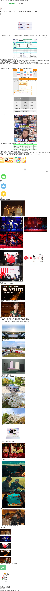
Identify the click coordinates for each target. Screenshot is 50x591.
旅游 (11, 0)
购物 (26, 0)
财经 (20, 0)
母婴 (13, 0)
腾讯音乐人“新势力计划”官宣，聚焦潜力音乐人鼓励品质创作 (7, 283)
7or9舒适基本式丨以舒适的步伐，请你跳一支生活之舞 (6, 199)
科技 (27, 0)
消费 (23, 0)
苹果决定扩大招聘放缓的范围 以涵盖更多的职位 (7, 339)
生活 (12, 0)
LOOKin (3, 0)
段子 (22, 0)
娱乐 (5, 0)
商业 (17, 0)
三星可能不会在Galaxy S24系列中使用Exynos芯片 (8, 374)
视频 (18, 0)
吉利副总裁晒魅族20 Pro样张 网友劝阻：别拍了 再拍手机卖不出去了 (8, 376)
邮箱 (16, 0)
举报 (0, 165)
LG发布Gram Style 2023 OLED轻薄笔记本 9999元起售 (8, 441)
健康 (21, 0)
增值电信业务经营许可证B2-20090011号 (5, 587)
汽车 (25, 0)
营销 (15, 0)
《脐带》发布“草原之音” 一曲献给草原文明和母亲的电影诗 (7, 460)
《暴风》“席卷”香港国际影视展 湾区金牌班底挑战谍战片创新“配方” (10, 525)
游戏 (10, 0)
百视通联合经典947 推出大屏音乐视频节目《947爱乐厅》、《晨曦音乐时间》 (9, 300)
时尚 (8, 0)
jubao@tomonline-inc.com (20, 590)
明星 (7, 0)
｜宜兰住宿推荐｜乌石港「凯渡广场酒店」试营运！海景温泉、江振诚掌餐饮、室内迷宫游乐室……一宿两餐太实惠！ (16, 319)
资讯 (1, 0)
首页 (0, 0)
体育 (6, 0)
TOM (0, 200)
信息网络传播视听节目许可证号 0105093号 (5, 586)
